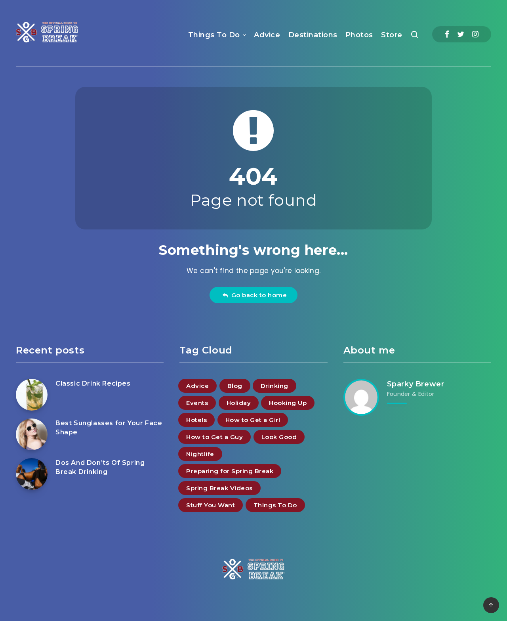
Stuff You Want (210, 505)
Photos (359, 35)
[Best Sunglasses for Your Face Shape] (32, 434)
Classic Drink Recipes (93, 383)
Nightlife (200, 454)
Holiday (239, 403)
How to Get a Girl (252, 420)
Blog (234, 386)
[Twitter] (460, 34)
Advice (267, 35)
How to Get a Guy (214, 437)
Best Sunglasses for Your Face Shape (108, 427)
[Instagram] (475, 34)
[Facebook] (447, 34)
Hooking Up (288, 403)
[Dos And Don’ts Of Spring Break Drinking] (32, 474)
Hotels (196, 420)
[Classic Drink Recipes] (32, 395)
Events (197, 403)
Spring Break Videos (219, 488)
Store (391, 35)
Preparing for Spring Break (229, 471)
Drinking (274, 386)
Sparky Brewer (415, 384)
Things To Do (214, 35)
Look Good (279, 437)
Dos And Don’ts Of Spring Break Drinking (100, 467)
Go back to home (257, 295)
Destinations (312, 35)
